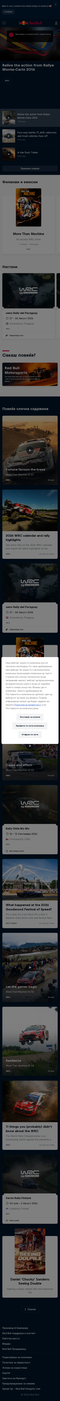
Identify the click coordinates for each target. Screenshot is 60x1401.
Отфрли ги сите (30, 734)
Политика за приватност (28, 705)
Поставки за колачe (30, 717)
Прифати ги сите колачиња (30, 726)
